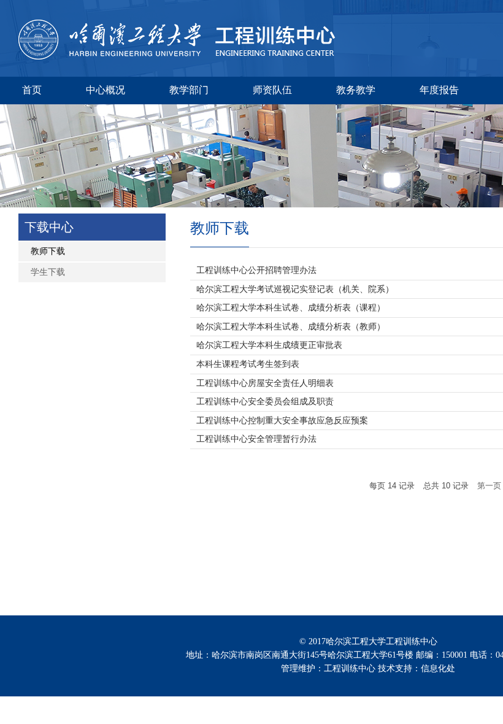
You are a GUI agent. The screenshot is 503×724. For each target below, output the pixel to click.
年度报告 (439, 90)
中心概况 (105, 90)
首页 (32, 90)
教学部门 (189, 90)
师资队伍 (272, 90)
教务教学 (355, 90)
